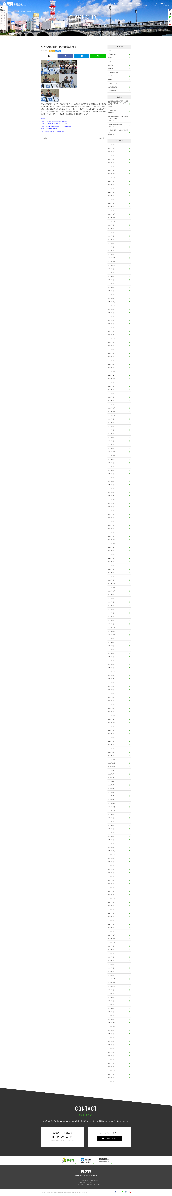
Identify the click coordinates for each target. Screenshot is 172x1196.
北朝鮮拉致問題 (112, 87)
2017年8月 (111, 510)
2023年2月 (111, 291)
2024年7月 (111, 232)
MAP (91, 1182)
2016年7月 (111, 558)
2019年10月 (111, 415)
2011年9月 (111, 770)
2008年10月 (111, 898)
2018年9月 (111, 463)
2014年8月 (111, 642)
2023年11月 (111, 261)
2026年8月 (111, 144)
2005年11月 (111, 1026)
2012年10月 (111, 723)
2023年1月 (111, 294)
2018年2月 (111, 488)
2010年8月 (111, 818)
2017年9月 (111, 507)
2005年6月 (111, 1045)
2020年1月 (111, 404)
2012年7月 (111, 733)
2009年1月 (111, 887)
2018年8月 (111, 466)
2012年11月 (111, 719)
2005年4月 (111, 1052)
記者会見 (110, 68)
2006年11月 (111, 982)
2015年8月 (111, 598)
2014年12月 (111, 627)
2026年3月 (111, 159)
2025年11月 (111, 174)
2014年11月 (111, 631)
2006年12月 (111, 979)
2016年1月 (111, 580)
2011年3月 (111, 792)
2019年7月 (111, 426)
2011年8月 (111, 774)
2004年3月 (111, 1081)
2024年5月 (111, 239)
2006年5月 (111, 1004)
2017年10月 (111, 503)
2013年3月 (111, 704)
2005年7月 (111, 1041)
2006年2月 (111, 1015)
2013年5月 (111, 697)
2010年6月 (111, 825)
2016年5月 (111, 565)
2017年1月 (111, 536)
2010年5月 (111, 829)
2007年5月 (111, 960)
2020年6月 (111, 389)
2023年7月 (111, 276)
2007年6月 (111, 957)
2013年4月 (111, 701)
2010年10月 (111, 810)
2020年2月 (111, 400)
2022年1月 (111, 331)
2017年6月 (111, 518)
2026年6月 (111, 152)
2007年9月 (111, 946)
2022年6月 (111, 320)
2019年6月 (111, 430)
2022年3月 (111, 324)
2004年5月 (111, 1078)
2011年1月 (111, 799)
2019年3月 (111, 441)
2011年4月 (111, 788)
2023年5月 (111, 283)
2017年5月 (111, 521)
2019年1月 (111, 448)
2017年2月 (111, 532)
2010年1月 (111, 843)
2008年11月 (111, 895)
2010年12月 (111, 803)
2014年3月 (111, 660)
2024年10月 (111, 221)
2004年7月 (111, 1074)
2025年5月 (111, 195)
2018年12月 (111, 452)
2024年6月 (111, 236)
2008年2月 (111, 927)
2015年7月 (111, 602)
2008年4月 (111, 920)
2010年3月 (111, 836)
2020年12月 (111, 371)
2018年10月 (111, 459)
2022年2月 (111, 327)
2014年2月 (111, 664)
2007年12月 (111, 935)
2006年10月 (111, 986)
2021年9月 (111, 342)
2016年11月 (111, 543)
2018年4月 (111, 481)
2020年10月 (111, 378)
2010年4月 (111, 832)
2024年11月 (111, 217)
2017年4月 (111, 525)
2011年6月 (111, 781)
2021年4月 (111, 357)
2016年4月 (111, 569)
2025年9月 (111, 181)
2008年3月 (111, 924)
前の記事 (44, 138)
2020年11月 (111, 375)
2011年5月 (111, 785)
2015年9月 (111, 594)
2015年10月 (111, 591)
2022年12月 (111, 298)
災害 (109, 61)
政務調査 (57, 51)
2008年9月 (111, 902)
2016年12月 (111, 540)
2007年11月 (111, 938)
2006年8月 (111, 993)
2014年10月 (111, 635)
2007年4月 (111, 964)
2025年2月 (111, 206)
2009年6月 (111, 869)
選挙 (109, 50)
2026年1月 (111, 166)
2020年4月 (111, 393)
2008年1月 (111, 931)
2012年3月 (111, 748)
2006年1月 (111, 1019)
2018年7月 (111, 470)
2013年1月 (111, 712)
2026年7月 (111, 148)
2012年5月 (111, 741)
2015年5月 (111, 609)
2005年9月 (111, 1034)
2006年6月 (111, 1001)
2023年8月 (111, 272)
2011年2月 (111, 796)
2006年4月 (111, 1008)
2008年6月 (111, 913)
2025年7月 (111, 188)
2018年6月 (111, 474)
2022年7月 (111, 316)
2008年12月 (111, 891)
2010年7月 (111, 821)
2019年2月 (111, 444)
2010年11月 (111, 807)
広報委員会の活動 (113, 72)
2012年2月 (111, 752)
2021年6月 (111, 349)
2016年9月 (111, 550)
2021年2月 (111, 364)
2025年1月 (111, 210)
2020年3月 (111, 397)
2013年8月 (111, 686)
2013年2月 (111, 708)
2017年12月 (111, 496)
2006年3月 (111, 1012)
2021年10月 (111, 338)
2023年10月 (111, 265)
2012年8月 (111, 730)
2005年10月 (111, 1030)
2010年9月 (111, 814)
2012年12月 (111, 715)
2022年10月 (111, 305)
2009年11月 (111, 851)
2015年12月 (111, 583)
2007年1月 (111, 975)
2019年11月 (111, 411)
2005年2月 (111, 1059)
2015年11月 (111, 587)
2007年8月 (111, 949)
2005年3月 (111, 1056)
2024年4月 (111, 243)
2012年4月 (111, 744)
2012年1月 (111, 755)
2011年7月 (111, 777)
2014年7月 (111, 646)
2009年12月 (111, 847)
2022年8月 (111, 313)
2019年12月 (111, 408)
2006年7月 (111, 997)
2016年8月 (111, 554)
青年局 (110, 76)
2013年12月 (111, 671)
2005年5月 (111, 1048)
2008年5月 (111, 916)
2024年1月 (111, 254)
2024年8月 (111, 228)
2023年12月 (111, 258)
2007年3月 (111, 968)
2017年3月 (111, 529)
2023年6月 (111, 280)
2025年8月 (111, 184)
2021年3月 (111, 360)
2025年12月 (111, 170)
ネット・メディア (113, 83)
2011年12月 (111, 759)
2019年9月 (111, 419)
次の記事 (102, 138)
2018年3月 (111, 485)
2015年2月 (111, 620)
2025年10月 (111, 177)
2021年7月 (111, 346)
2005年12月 (111, 1023)
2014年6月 (111, 649)
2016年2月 (111, 576)
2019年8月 (111, 422)
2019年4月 (111, 437)
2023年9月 (111, 269)
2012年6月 (111, 737)
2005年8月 (111, 1037)
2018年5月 (111, 477)
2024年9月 (111, 225)
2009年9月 (111, 858)
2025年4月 (111, 199)
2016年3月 (111, 572)
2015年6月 (111, 605)
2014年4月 (111, 657)
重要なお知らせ (112, 54)
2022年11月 (111, 302)
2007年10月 (111, 942)
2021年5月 (111, 353)
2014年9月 (111, 638)
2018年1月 (111, 492)
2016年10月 (111, 547)
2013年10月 (111, 679)
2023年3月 (111, 287)
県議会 (52, 51)
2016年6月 (111, 561)
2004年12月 (111, 1063)
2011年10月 (111, 766)
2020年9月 (111, 382)
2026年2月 (111, 163)
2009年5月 (111, 873)
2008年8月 (111, 906)
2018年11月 (111, 455)
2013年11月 (111, 675)
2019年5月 (111, 433)
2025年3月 (111, 203)
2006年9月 (111, 990)
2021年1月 (111, 367)
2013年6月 (111, 693)
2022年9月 (111, 309)
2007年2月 (111, 971)
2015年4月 (111, 613)
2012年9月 (111, 726)
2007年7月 (111, 953)
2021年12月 (111, 335)
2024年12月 (111, 214)
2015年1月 (111, 624)
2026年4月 (111, 155)
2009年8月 (111, 862)
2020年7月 (111, 386)
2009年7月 (111, 865)
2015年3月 (111, 616)
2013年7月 (111, 690)
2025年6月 (111, 192)
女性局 (110, 79)
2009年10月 (111, 854)
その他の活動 (112, 90)
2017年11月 (111, 499)
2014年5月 (111, 653)
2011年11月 (111, 763)
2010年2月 (111, 840)
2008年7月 (111, 909)
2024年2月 (111, 250)
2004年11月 (111, 1067)
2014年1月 (111, 668)
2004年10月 (111, 1070)
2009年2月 (111, 884)
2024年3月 (111, 247)
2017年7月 (111, 514)
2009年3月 (111, 880)
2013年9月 (111, 682)
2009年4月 (111, 876)
